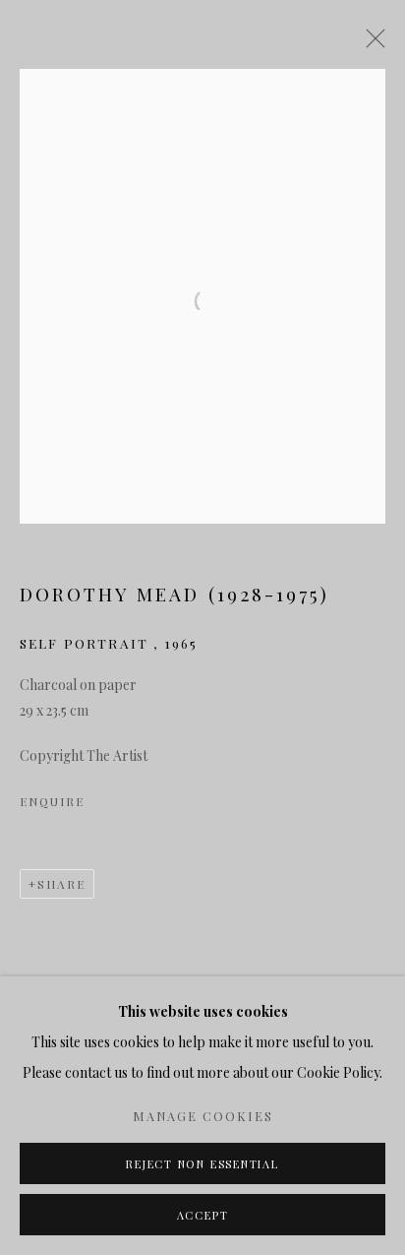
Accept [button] (203, 1215)
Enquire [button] (52, 801)
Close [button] (370, 44)
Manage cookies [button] (203, 1115)
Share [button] (61, 884)
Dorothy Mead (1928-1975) (174, 593)
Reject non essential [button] (202, 1164)
